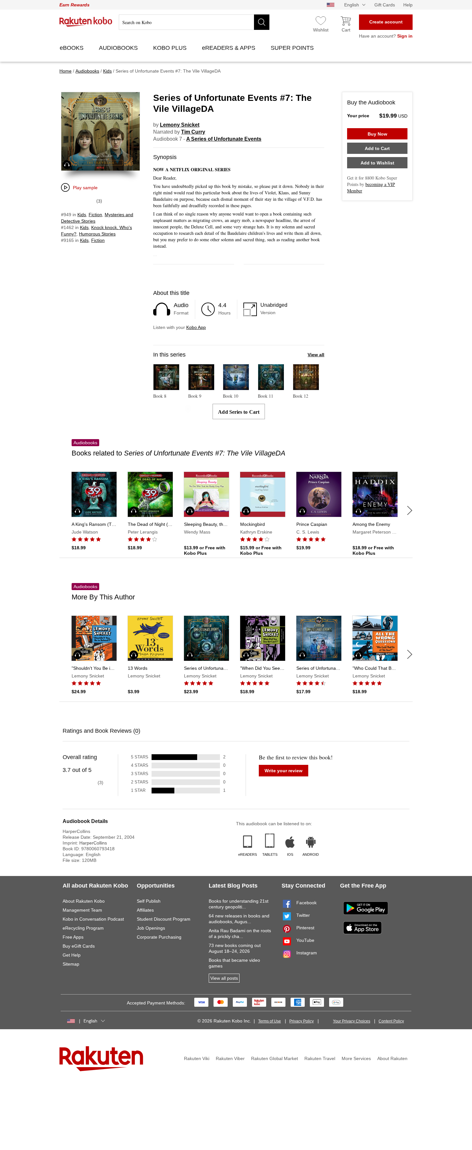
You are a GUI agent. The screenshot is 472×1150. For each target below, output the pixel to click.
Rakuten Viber (230, 1058)
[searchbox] (194, 22)
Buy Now (377, 134)
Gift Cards (384, 4)
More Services (356, 1058)
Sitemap (71, 964)
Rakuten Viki (196, 1058)
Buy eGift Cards (79, 946)
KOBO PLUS (170, 48)
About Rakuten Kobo (84, 901)
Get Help (72, 955)
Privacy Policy (301, 1021)
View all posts (224, 978)
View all (316, 354)
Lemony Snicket (179, 125)
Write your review (283, 770)
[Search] (261, 22)
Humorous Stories (97, 233)
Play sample (85, 187)
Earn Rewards (74, 4)
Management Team (82, 910)
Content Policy (391, 1021)
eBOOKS (72, 48)
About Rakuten (392, 1058)
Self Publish (149, 901)
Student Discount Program (163, 919)
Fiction (95, 214)
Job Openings (151, 928)
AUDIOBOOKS (119, 48)
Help (408, 4)
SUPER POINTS (293, 48)
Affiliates (145, 910)
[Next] (410, 510)
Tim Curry (193, 132)
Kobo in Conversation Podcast (93, 919)
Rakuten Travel (319, 1058)
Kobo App (196, 327)
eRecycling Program (83, 928)
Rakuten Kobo (85, 22)
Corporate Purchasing (159, 937)
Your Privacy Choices (351, 1021)
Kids (81, 214)
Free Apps (73, 937)
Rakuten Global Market (274, 1058)
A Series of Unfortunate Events (223, 139)
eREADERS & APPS (229, 48)
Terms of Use (269, 1021)
